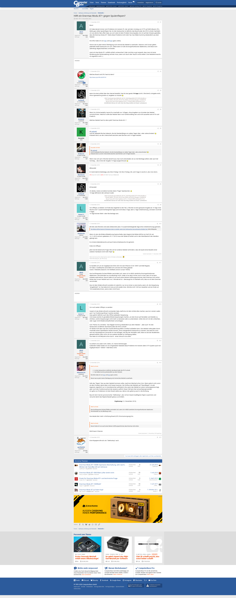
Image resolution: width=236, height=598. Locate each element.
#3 (160, 90)
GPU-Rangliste (148, 6)
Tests (97, 2)
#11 (160, 262)
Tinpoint (156, 474)
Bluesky (95, 580)
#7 (160, 165)
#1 (160, 22)
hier (105, 41)
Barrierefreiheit (120, 586)
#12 (160, 304)
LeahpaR (94, 131)
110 (108, 561)
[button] (80, 8)
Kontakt (83, 586)
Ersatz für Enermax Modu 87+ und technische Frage (98, 478)
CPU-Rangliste (158, 6)
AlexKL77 (155, 491)
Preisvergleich (121, 2)
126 (138, 561)
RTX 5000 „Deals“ (112, 6)
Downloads (111, 2)
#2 (160, 71)
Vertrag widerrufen (99, 586)
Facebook (105, 580)
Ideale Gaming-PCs (136, 6)
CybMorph (82, 468)
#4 (160, 109)
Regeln (92, 8)
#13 (160, 340)
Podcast (93, 6)
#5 (160, 128)
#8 (160, 184)
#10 (160, 223)
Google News (116, 580)
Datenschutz (77, 588)
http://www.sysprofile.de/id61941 (98, 77)
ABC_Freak (82, 491)
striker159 (82, 480)
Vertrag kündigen (110, 586)
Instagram (128, 580)
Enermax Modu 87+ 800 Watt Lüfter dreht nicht (96, 473)
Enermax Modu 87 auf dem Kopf (91, 490)
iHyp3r (81, 486)
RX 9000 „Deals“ (123, 6)
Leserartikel (85, 8)
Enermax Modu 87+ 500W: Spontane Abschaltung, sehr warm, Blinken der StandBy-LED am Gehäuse (102, 466)
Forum (130, 2)
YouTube (153, 580)
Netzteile (95, 468)
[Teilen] (158, 22)
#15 (160, 437)
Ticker (92, 2)
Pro (84, 82)
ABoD (76, 18)
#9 (160, 204)
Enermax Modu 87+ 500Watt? (90, 484)
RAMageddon (101, 6)
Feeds (78, 580)
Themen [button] (103, 2)
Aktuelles (76, 8)
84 (77, 561)
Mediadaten (89, 586)
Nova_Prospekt (83, 474)
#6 (160, 144)
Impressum (77, 586)
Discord (86, 580)
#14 (160, 362)
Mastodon (138, 580)
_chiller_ (156, 485)
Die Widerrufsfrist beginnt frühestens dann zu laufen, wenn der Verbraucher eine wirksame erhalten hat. (119, 229)
